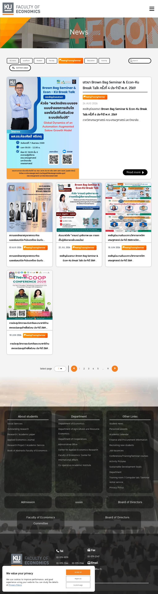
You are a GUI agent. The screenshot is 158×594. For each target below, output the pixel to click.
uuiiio (79, 502)
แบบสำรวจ (26, 60)
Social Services (15, 424)
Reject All (78, 578)
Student (39, 60)
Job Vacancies (116, 451)
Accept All (78, 572)
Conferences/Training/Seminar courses (128, 456)
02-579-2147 (93, 556)
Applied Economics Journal (21, 440)
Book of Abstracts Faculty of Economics (27, 451)
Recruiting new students (121, 445)
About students (28, 416)
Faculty (51, 60)
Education (91, 60)
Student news (116, 424)
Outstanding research (18, 429)
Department (79, 416)
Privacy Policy (116, 488)
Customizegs (78, 585)
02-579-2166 (78, 563)
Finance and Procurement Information (128, 440)
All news (13, 60)
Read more (134, 172)
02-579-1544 (62, 563)
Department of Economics (71, 424)
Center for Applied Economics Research (78, 450)
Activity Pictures (117, 461)
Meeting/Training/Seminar (71, 60)
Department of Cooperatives (72, 439)
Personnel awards (118, 429)
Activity (104, 60)
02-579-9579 (62, 557)
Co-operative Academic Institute (74, 465)
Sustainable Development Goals (125, 467)
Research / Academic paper (21, 434)
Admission (28, 502)
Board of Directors (130, 502)
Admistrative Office (67, 444)
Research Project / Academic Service (25, 445)
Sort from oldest (22, 67)
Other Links (130, 416)
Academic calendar (119, 434)
